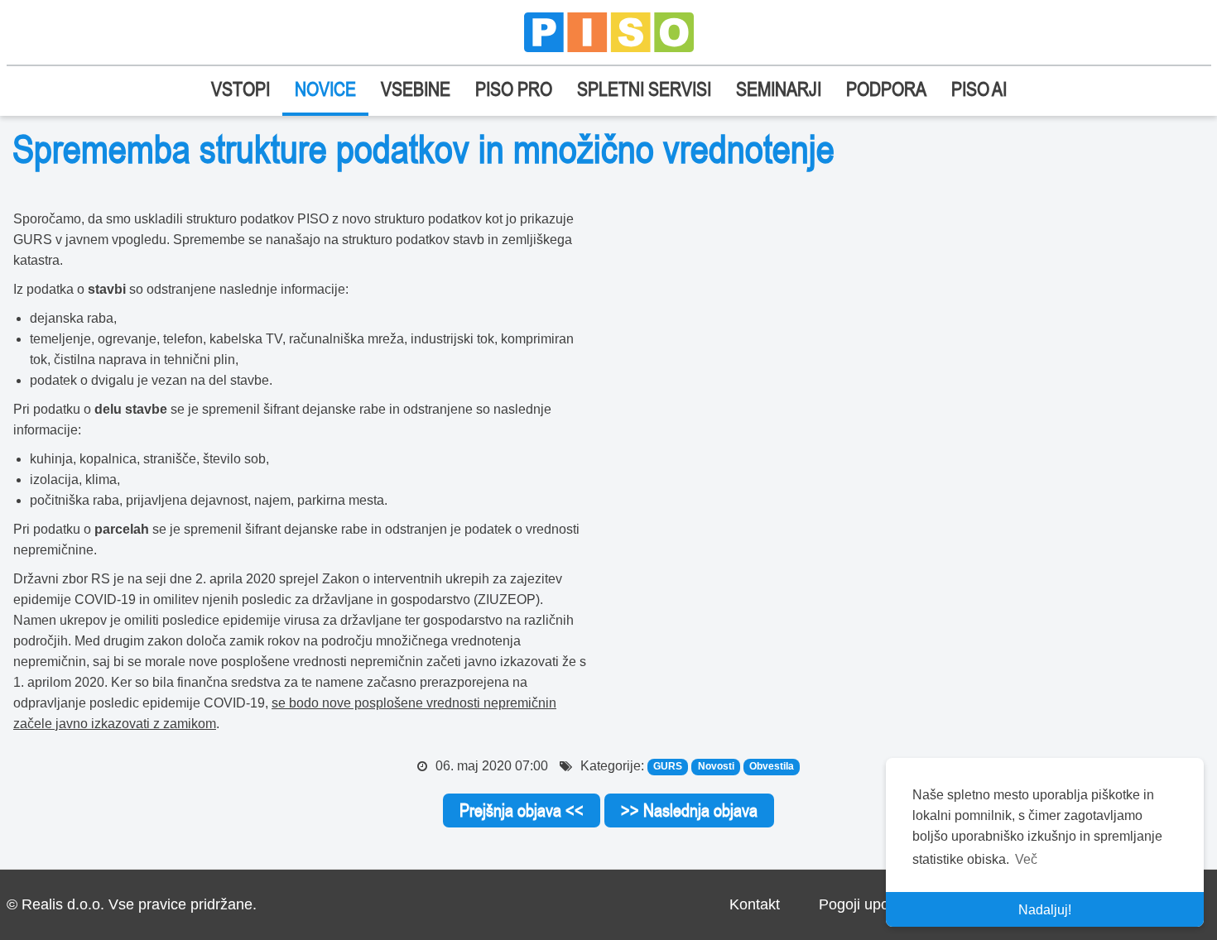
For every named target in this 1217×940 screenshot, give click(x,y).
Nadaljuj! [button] (1044, 910)
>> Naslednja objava (689, 810)
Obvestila (771, 767)
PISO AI (979, 89)
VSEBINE (415, 89)
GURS (667, 767)
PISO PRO (513, 89)
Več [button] (1026, 859)
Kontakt (754, 904)
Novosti (716, 767)
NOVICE (325, 89)
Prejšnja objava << (521, 810)
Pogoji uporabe (869, 904)
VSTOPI (240, 89)
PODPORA (886, 89)
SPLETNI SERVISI (644, 89)
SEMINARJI (778, 89)
